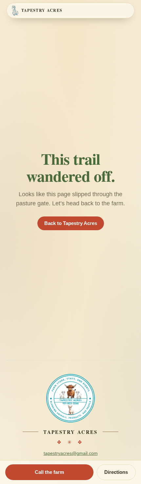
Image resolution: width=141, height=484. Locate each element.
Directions (116, 472)
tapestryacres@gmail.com (71, 453)
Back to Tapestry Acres (70, 223)
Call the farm (49, 472)
